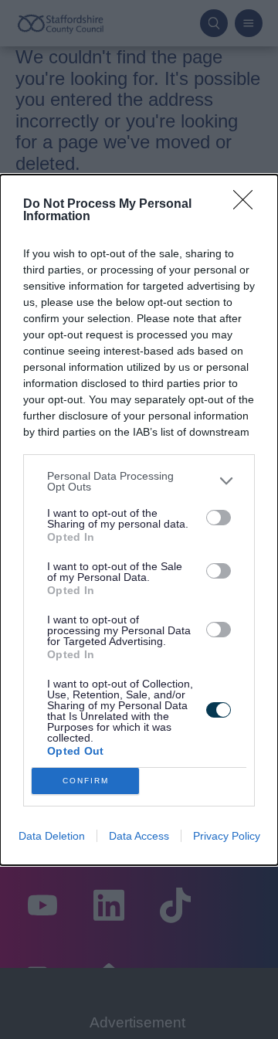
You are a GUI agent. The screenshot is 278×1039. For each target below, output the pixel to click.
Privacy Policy (226, 836)
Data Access (139, 836)
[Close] (248, 204)
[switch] (218, 517)
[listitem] (139, 481)
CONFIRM (86, 780)
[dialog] (139, 520)
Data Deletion (52, 836)
